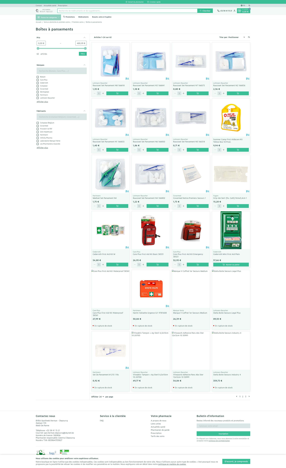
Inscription (223, 433)
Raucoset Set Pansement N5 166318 (189, 141)
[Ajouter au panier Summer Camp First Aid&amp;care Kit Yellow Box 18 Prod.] (238, 150)
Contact (39, 5)
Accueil (38, 22)
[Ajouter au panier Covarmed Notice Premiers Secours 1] (198, 206)
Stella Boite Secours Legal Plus (227, 312)
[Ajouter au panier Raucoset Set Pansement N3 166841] (157, 93)
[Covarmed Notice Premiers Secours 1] (191, 174)
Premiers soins (78, 22)
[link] (237, 396)
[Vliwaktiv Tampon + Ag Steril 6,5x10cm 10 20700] (151, 351)
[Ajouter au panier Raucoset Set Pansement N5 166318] (198, 150)
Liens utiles (156, 423)
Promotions (70, 17)
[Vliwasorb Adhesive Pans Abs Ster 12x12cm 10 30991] (191, 351)
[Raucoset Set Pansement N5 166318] (191, 118)
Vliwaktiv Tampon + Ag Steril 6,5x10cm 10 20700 (150, 375)
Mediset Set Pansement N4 (105, 198)
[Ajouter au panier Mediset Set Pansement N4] (117, 206)
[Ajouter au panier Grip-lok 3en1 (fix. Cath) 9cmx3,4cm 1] (238, 206)
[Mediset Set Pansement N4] (110, 174)
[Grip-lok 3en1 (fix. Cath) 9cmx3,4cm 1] (231, 174)
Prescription (62, 5)
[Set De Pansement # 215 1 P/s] (110, 351)
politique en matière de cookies (172, 464)
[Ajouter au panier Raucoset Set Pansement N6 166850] (157, 150)
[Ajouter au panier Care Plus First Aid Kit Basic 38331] (157, 264)
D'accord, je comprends (236, 461)
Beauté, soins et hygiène (101, 17)
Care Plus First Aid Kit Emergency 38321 (188, 255)
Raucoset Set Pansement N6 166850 (149, 141)
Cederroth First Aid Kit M (104, 254)
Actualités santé (50, 5)
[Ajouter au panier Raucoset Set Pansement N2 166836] (238, 93)
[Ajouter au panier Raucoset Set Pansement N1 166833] (117, 150)
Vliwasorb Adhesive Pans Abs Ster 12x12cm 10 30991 (188, 375)
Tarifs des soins (157, 436)
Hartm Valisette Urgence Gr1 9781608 (150, 312)
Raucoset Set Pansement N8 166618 (109, 85)
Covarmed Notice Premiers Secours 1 (189, 198)
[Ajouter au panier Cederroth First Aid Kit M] (117, 264)
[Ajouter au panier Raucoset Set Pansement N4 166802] (157, 206)
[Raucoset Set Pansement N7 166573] (191, 61)
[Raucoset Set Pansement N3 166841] (151, 61)
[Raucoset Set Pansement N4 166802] (151, 174)
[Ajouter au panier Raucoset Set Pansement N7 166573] (198, 93)
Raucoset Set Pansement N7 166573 (189, 85)
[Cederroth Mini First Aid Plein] (231, 230)
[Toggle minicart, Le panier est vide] (239, 11)
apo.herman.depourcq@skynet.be (59, 432)
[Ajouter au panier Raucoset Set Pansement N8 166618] (117, 93)
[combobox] (127, 10)
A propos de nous (158, 420)
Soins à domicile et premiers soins (57, 22)
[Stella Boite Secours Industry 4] (231, 351)
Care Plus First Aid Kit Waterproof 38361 (108, 314)
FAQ (101, 420)
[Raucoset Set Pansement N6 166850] (151, 118)
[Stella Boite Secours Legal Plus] (231, 289)
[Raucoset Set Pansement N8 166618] (110, 61)
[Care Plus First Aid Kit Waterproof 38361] (110, 289)
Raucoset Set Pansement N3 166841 (149, 85)
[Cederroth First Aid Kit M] (110, 230)
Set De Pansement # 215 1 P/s (106, 374)
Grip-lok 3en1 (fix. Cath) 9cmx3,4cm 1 (230, 198)
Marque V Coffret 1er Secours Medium (190, 312)
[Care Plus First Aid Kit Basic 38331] (151, 230)
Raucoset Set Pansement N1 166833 (108, 141)
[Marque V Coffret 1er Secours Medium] (191, 289)
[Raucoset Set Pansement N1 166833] (110, 118)
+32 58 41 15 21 (53, 430)
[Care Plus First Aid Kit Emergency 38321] (191, 230)
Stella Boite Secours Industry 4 (227, 374)
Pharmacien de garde (160, 430)
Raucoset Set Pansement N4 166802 (149, 198)
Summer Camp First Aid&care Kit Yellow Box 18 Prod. (228, 140)
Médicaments (83, 17)
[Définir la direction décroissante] (249, 37)
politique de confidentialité (219, 440)
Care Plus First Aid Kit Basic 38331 (148, 254)
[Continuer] (248, 396)
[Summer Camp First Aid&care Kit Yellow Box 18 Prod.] (231, 118)
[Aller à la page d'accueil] (44, 10)
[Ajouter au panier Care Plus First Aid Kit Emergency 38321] (198, 264)
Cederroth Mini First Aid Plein (226, 254)
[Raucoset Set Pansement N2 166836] (231, 61)
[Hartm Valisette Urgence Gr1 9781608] (151, 289)
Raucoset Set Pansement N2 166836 (229, 85)
